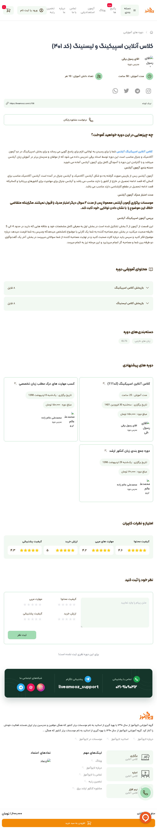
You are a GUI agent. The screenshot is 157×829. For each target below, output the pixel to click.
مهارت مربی (35, 599)
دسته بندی (127, 10)
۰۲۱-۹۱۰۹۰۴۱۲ (126, 687)
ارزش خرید (70, 613)
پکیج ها (113, 10)
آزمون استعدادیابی (88, 10)
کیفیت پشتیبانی (32, 613)
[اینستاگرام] (41, 687)
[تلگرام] (21, 687)
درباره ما (62, 10)
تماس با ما (73, 10)
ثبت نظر (22, 635)
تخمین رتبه (51, 10)
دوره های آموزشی (133, 32)
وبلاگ (102, 10)
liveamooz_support (79, 687)
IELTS (124, 341)
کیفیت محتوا (68, 599)
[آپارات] (31, 687)
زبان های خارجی (142, 341)
